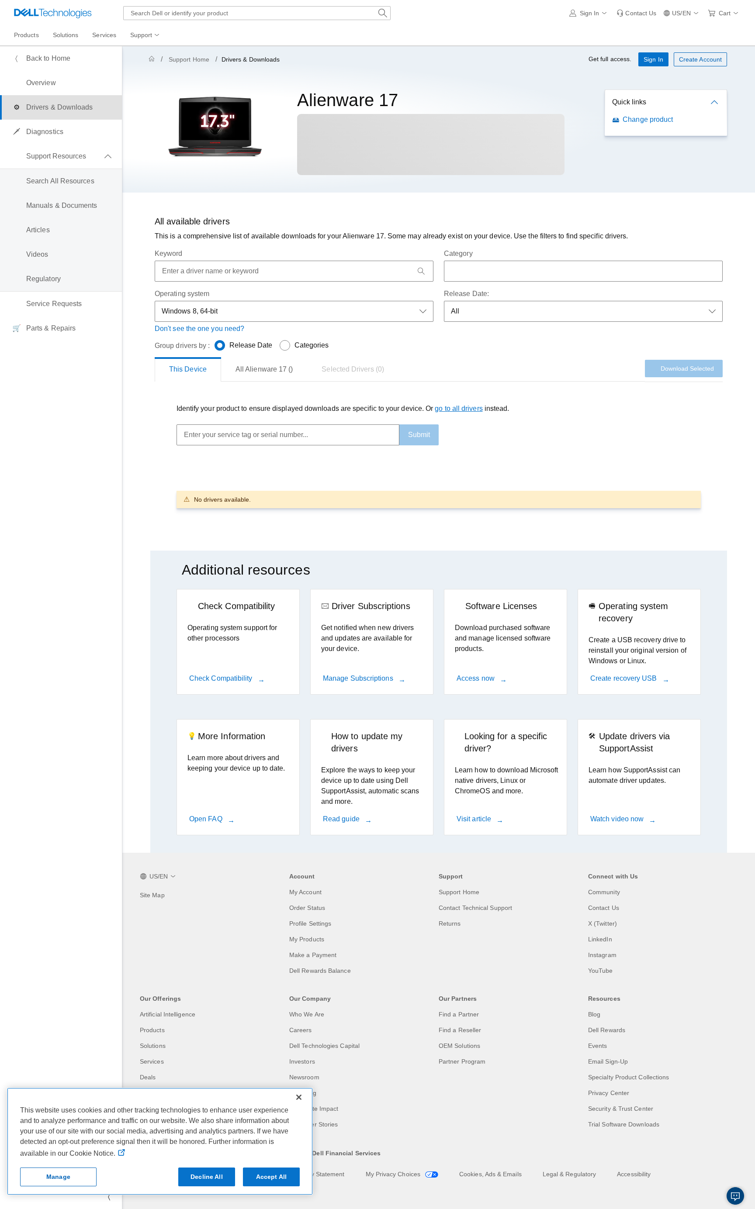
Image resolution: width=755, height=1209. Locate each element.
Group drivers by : (182, 345)
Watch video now (617, 819)
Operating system (182, 293)
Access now (476, 678)
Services (152, 1061)
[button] (589, 13)
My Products (306, 939)
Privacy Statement (319, 1174)
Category (458, 253)
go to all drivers (458, 408)
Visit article (475, 819)
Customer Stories (313, 1124)
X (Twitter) (602, 923)
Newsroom (304, 1077)
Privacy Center (608, 1092)
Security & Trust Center (620, 1108)
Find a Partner (459, 1014)
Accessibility (634, 1174)
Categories (311, 345)
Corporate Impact (313, 1108)
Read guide (342, 819)
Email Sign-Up (608, 1061)
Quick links (629, 102)
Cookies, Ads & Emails (490, 1174)
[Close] (298, 1097)
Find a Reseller (460, 1029)
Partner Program (462, 1061)
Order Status (307, 907)
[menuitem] (145, 35)
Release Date (251, 345)
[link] (636, 13)
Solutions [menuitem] (66, 34)
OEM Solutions (459, 1045)
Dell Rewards (606, 1029)
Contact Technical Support (475, 907)
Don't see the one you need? (199, 328)
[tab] (188, 369)
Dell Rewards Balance (320, 970)
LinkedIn (600, 939)
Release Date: (466, 293)
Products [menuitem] (26, 34)
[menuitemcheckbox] (61, 156)
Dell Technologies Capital (324, 1045)
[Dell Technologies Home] (52, 13)
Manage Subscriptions (359, 678)
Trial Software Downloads (623, 1124)
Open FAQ (206, 819)
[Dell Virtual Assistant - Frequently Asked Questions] (735, 1196)
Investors (302, 1061)
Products (152, 1029)
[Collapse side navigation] (109, 1197)
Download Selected (687, 368)
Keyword (169, 253)
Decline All (206, 1176)
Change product (648, 119)
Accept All (271, 1176)
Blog (594, 1014)
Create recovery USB (624, 678)
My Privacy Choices (394, 1174)
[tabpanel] (439, 456)
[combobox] (257, 13)
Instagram (602, 954)
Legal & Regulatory (569, 1174)
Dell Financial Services (346, 1153)
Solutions (153, 1045)
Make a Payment (312, 954)
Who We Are (306, 1014)
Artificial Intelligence (167, 1014)
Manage (58, 1176)
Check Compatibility (221, 678)
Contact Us (603, 907)
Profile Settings (310, 923)
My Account (305, 892)
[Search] (421, 271)
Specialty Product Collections (628, 1077)
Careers (300, 1029)
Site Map (152, 895)
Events (597, 1045)
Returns (450, 923)
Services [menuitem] (104, 34)
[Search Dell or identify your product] (382, 13)
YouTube (600, 970)
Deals (148, 1077)
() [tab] (264, 369)
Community (604, 892)
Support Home (189, 59)
